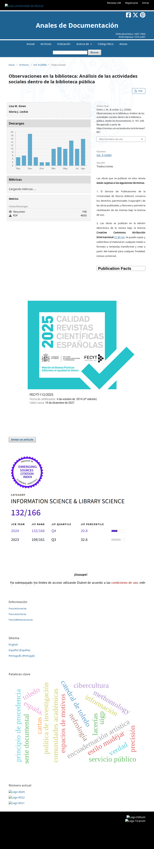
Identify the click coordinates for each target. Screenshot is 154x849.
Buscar (95, 52)
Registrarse (131, 2)
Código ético (105, 44)
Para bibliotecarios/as (21, 619)
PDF (140, 91)
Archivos (46, 44)
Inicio (12, 64)
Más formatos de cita (111, 139)
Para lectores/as (17, 608)
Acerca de (83, 44)
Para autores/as (17, 614)
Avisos (123, 44)
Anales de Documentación (77, 25)
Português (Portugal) (22, 655)
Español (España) (19, 650)
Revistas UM (114, 2)
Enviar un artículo (22, 439)
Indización (63, 44)
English (13, 644)
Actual (31, 44)
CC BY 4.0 (119, 237)
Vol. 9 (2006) (40, 64)
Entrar (145, 2)
